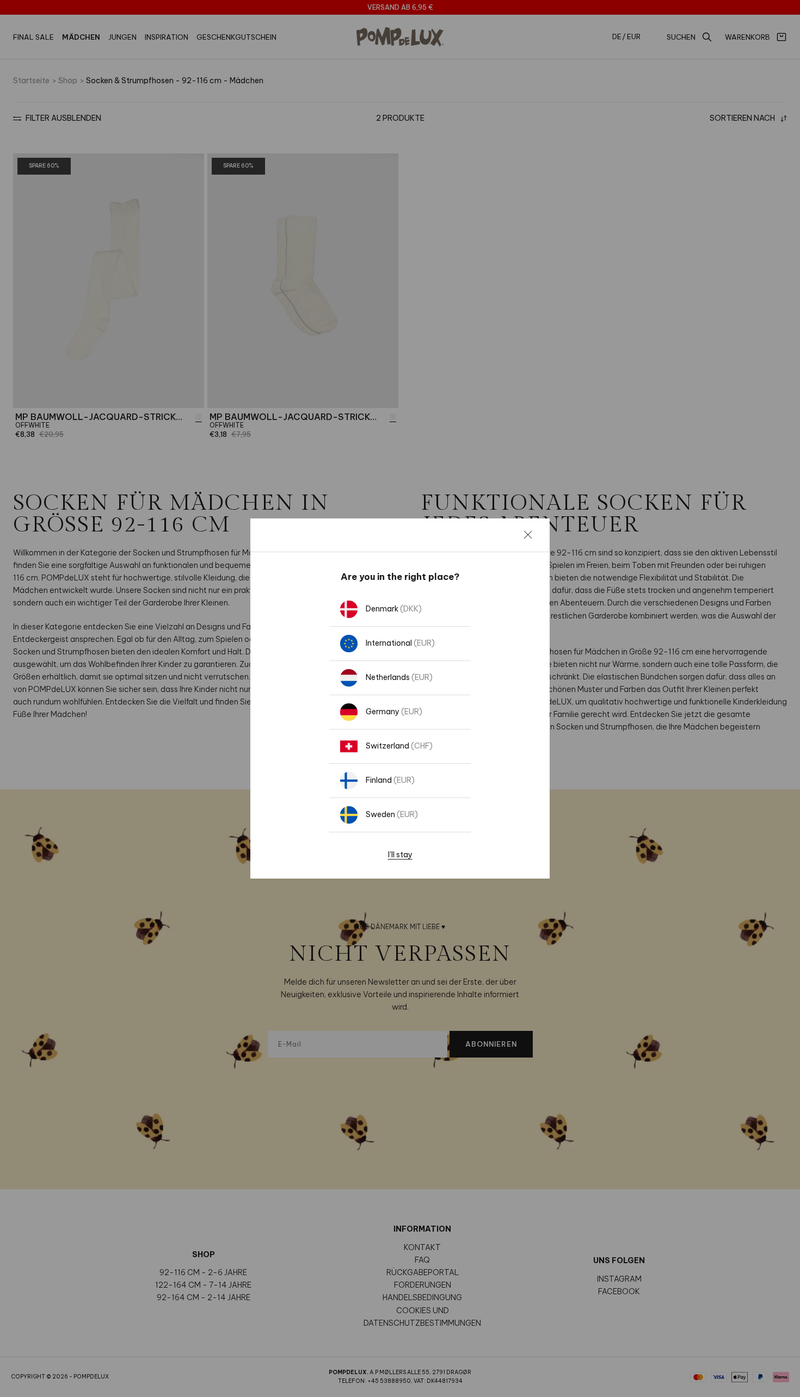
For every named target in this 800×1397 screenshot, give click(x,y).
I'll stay (400, 855)
